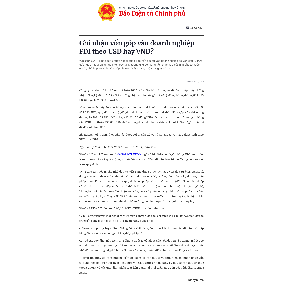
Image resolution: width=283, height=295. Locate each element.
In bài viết (196, 27)
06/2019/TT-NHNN (129, 154)
